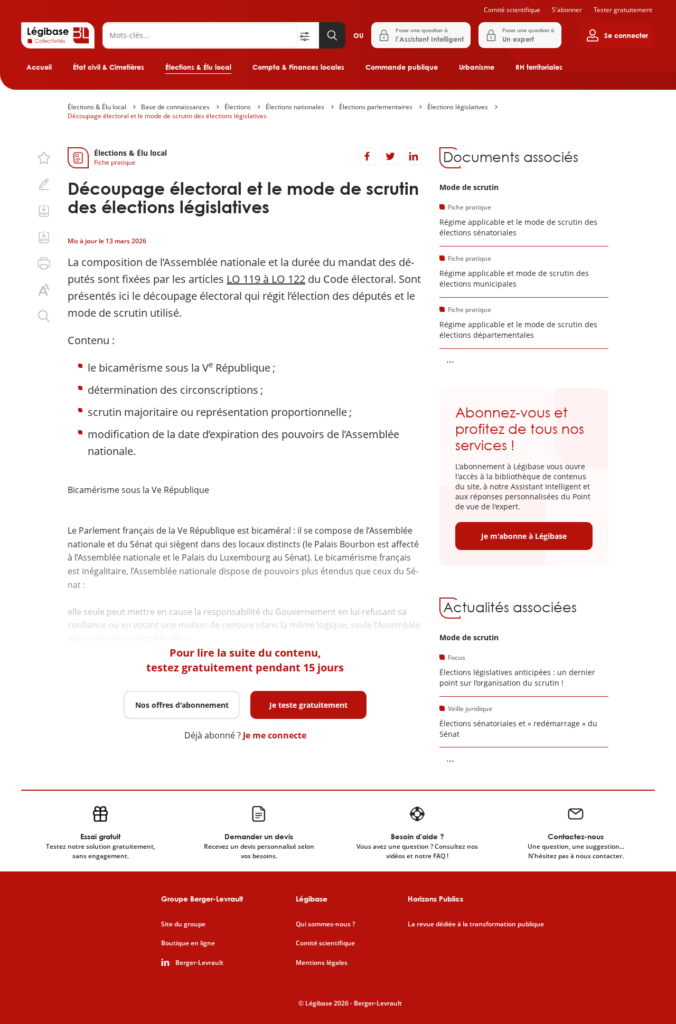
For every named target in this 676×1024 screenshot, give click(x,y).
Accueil (39, 67)
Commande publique (401, 67)
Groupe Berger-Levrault (202, 898)
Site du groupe (183, 924)
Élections (237, 106)
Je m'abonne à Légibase (524, 536)
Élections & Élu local (198, 67)
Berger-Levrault (199, 963)
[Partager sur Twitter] (390, 156)
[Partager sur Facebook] (367, 156)
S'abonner (567, 9)
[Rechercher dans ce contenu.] (43, 316)
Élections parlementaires (375, 106)
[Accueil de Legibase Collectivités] (58, 35)
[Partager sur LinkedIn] (413, 156)
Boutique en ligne (188, 943)
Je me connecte (274, 735)
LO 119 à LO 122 (266, 279)
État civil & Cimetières (108, 67)
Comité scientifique (512, 9)
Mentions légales (322, 963)
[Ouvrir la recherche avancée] (308, 35)
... (450, 359)
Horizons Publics (435, 898)
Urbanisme (476, 67)
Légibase (311, 898)
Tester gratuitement (623, 9)
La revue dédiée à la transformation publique (476, 924)
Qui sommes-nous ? (325, 924)
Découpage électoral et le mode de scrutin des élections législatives (167, 115)
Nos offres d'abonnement (182, 705)
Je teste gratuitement (308, 705)
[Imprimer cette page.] (43, 263)
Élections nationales (295, 106)
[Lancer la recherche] (332, 35)
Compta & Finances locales (298, 67)
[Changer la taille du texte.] (43, 289)
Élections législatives (457, 106)
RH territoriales (538, 67)
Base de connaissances (175, 106)
